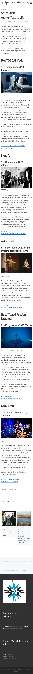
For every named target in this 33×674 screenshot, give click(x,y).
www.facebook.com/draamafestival (12, 398)
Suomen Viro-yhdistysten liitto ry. (14, 669)
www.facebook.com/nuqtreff (10, 479)
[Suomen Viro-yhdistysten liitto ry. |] (2, 3)
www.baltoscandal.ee (8, 148)
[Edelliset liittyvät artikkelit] (26, 507)
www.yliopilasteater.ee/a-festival (12, 305)
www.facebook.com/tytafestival (11, 307)
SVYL (9, 21)
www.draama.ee (6, 396)
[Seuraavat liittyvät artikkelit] (30, 507)
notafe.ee (4, 231)
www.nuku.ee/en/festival (9, 482)
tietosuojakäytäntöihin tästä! (14, 628)
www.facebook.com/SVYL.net (10, 658)
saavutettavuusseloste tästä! (16, 626)
